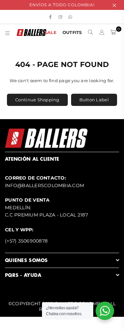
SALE (51, 32)
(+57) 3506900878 (26, 241)
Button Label (94, 99)
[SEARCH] (90, 32)
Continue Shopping (37, 99)
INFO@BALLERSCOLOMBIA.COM (44, 185)
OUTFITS (72, 32)
